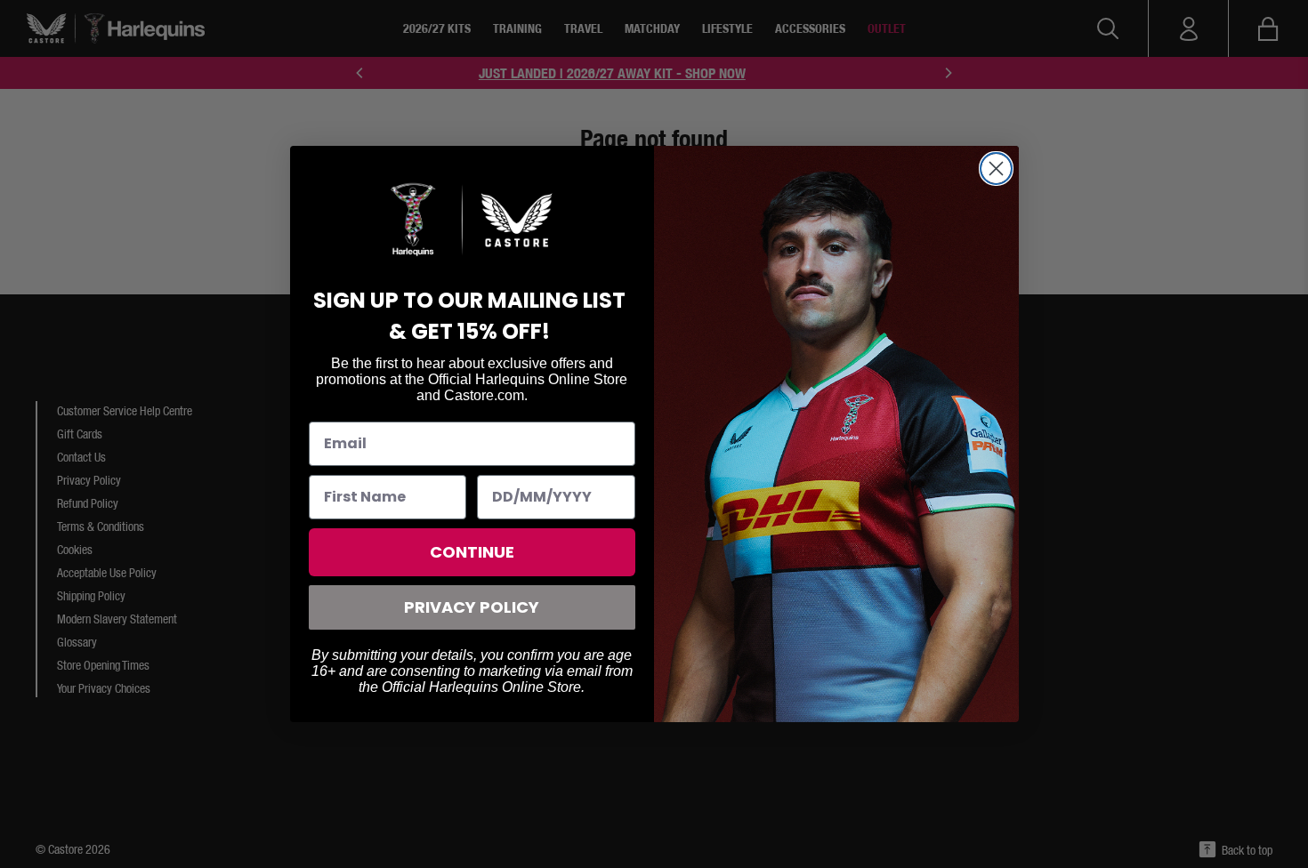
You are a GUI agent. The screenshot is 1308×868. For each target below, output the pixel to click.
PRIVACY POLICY (471, 607)
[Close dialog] (996, 168)
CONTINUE (472, 552)
